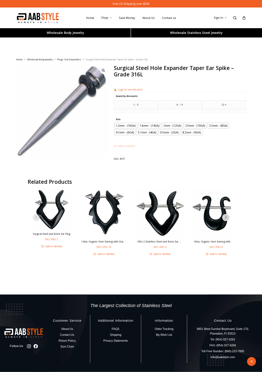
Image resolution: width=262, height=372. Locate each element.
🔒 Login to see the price (128, 89)
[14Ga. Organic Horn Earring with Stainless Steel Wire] (103, 213)
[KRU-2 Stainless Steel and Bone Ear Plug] (160, 213)
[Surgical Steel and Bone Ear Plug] (51, 209)
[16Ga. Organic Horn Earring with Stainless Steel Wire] (216, 213)
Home (19, 59)
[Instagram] (29, 346)
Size (118, 119)
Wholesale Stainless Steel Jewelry (196, 33)
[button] (103, 70)
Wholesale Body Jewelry (65, 33)
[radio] (125, 125)
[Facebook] (36, 346)
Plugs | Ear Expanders (69, 59)
